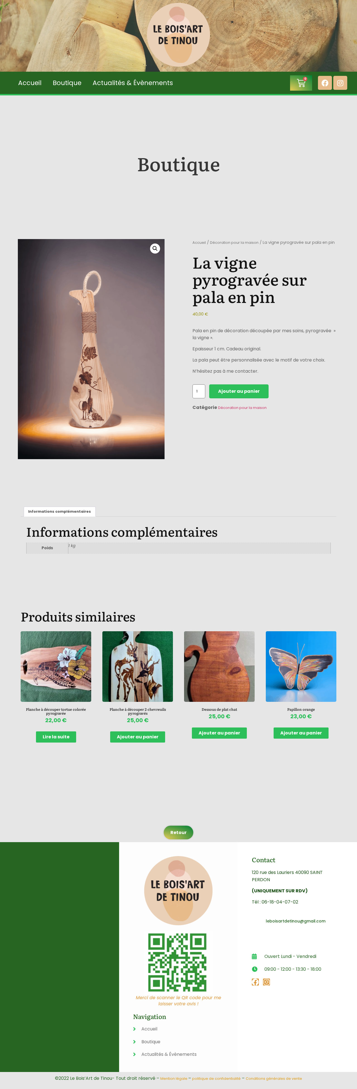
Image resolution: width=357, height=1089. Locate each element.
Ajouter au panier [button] (137, 737)
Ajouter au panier (239, 391)
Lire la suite (56, 737)
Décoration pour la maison (234, 242)
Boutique (67, 82)
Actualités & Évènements (133, 82)
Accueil (30, 82)
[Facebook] (325, 83)
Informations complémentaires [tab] (59, 511)
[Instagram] (340, 83)
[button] (155, 249)
